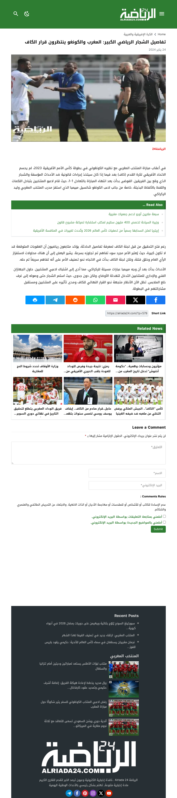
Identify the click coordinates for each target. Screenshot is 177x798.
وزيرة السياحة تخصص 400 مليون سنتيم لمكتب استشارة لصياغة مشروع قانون (108, 222)
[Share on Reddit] (75, 300)
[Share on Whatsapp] (95, 300)
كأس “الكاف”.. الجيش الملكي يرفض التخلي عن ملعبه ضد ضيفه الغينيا (138, 411)
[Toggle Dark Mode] (27, 14)
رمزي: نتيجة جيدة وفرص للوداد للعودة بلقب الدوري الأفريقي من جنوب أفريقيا (88, 371)
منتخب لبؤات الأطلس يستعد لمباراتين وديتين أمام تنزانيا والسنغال (73, 666)
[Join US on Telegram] (69, 793)
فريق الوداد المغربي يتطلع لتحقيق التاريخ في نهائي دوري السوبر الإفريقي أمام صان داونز (38, 413)
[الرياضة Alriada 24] (88, 756)
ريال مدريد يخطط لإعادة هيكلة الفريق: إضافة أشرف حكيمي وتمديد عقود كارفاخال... (75, 685)
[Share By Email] (115, 300)
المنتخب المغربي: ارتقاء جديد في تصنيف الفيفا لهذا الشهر (98, 635)
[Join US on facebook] (77, 793)
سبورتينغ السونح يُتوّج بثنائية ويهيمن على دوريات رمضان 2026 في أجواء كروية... (91, 626)
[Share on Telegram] (55, 300)
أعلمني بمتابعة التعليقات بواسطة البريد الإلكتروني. (127, 517)
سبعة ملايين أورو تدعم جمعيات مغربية (134, 214)
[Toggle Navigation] (163, 14)
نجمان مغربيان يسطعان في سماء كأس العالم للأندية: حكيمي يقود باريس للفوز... (90, 644)
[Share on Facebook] (155, 300)
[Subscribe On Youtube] (109, 793)
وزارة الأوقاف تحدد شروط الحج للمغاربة (37, 369)
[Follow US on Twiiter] (101, 793)
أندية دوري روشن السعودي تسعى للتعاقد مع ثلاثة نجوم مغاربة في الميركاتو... (75, 723)
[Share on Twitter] (135, 300)
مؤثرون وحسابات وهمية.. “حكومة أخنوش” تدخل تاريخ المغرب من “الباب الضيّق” (138, 371)
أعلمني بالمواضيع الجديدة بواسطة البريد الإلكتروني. (126, 523)
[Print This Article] (35, 300)
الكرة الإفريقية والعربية (138, 34)
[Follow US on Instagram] (93, 793)
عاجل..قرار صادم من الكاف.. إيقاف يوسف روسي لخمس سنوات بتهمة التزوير (88, 413)
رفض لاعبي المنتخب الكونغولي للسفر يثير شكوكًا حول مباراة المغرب (74, 704)
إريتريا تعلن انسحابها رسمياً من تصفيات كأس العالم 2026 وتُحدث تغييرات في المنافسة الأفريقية (96, 231)
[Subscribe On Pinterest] (85, 793)
